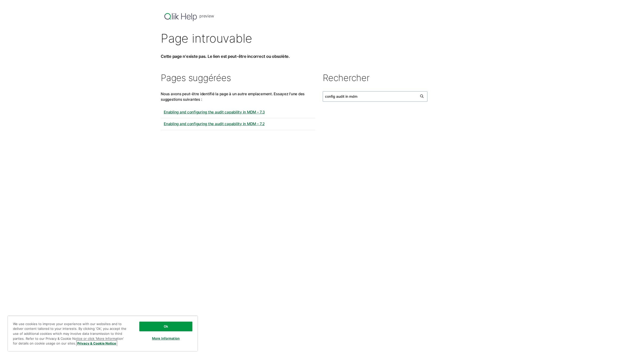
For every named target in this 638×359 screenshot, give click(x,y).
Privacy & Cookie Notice (96, 343)
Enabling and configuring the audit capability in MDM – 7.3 (214, 112)
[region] (102, 333)
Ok (166, 326)
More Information (166, 338)
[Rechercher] (422, 96)
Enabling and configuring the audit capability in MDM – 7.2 (214, 123)
